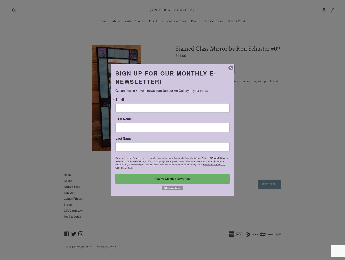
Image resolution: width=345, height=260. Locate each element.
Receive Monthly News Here (173, 179)
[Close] (230, 67)
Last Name (123, 138)
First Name (123, 118)
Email (119, 99)
